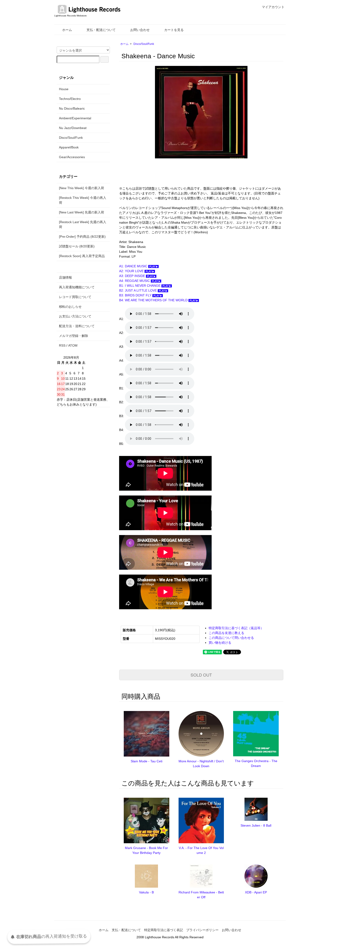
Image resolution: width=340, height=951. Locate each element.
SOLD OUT (201, 675)
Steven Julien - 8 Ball (256, 825)
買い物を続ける (220, 642)
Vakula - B (146, 892)
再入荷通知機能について (77, 287)
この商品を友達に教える (226, 633)
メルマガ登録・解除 (73, 336)
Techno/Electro (70, 99)
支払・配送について (101, 30)
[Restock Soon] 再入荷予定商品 (82, 256)
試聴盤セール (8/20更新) (77, 246)
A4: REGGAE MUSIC (135, 281)
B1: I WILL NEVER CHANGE (140, 285)
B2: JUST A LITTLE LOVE (138, 290)
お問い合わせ (140, 30)
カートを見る (174, 30)
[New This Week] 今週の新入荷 (81, 188)
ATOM (72, 345)
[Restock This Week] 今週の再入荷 (82, 200)
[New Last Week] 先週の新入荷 (81, 212)
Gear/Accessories (72, 157)
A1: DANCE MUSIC (133, 266)
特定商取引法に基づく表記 (163, 930)
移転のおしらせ (70, 306)
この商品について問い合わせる (231, 638)
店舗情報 (65, 277)
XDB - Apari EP (256, 892)
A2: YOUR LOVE (132, 271)
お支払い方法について (75, 316)
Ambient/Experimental (75, 118)
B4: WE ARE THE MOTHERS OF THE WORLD (154, 300)
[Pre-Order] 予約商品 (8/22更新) (82, 236)
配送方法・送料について (77, 326)
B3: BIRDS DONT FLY (135, 295)
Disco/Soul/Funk (143, 44)
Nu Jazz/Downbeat (73, 128)
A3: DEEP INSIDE (132, 276)
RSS (62, 345)
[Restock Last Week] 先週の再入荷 (82, 224)
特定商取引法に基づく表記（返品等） (236, 628)
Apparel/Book (69, 147)
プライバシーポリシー (202, 930)
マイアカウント (273, 7)
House (63, 89)
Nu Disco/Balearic (72, 108)
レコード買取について (75, 297)
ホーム (67, 30)
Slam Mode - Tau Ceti (146, 761)
